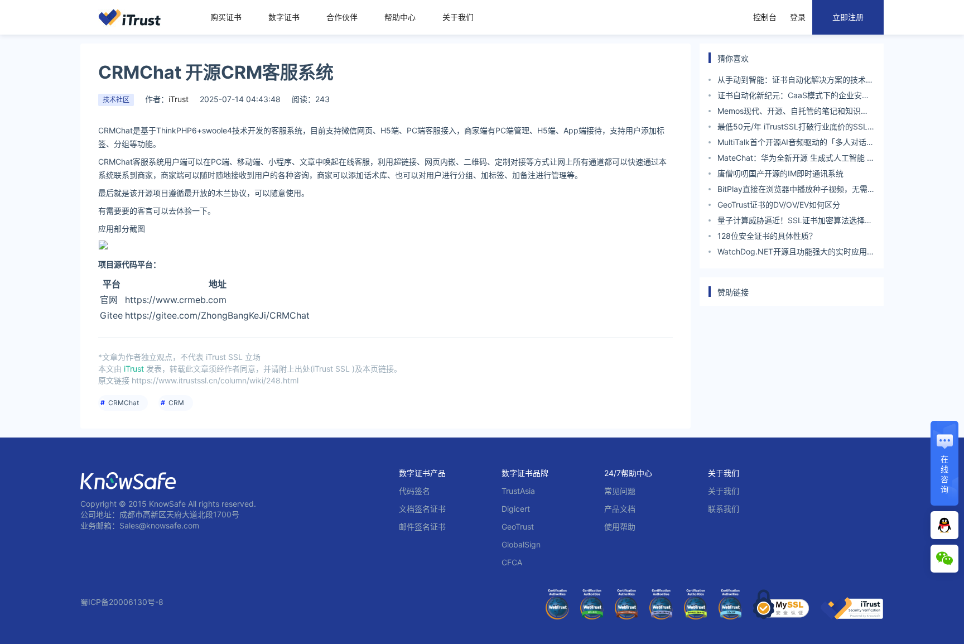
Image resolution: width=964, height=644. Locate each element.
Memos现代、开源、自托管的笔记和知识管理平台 (793, 112)
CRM (176, 402)
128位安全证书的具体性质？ (767, 236)
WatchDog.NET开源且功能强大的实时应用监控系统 (796, 253)
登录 (798, 17)
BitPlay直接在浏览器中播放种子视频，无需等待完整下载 (792, 190)
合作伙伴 (342, 17)
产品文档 (619, 508)
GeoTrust (518, 526)
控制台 (765, 17)
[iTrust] (852, 616)
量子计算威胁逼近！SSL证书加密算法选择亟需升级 (795, 221)
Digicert (516, 508)
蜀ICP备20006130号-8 (121, 602)
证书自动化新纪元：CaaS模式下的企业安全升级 (793, 96)
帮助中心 (400, 17)
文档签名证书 (422, 508)
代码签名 (414, 491)
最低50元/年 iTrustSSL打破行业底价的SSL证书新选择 (792, 128)
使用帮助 (619, 526)
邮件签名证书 (422, 526)
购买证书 (226, 17)
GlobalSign (521, 544)
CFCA (512, 562)
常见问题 (619, 491)
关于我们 (458, 17)
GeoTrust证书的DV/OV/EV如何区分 (778, 204)
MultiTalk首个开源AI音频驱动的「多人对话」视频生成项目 (795, 143)
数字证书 (284, 17)
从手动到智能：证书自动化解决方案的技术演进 (795, 81)
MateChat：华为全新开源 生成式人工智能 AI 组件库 (795, 159)
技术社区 (116, 99)
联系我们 (723, 508)
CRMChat (123, 402)
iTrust (178, 99)
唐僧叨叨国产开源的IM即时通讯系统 (780, 173)
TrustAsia (518, 491)
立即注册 (848, 17)
